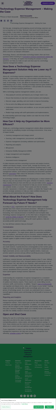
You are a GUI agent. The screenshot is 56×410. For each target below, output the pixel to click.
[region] (28, 404)
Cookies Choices (6, 407)
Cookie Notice (25, 404)
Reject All (49, 407)
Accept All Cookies (38, 407)
